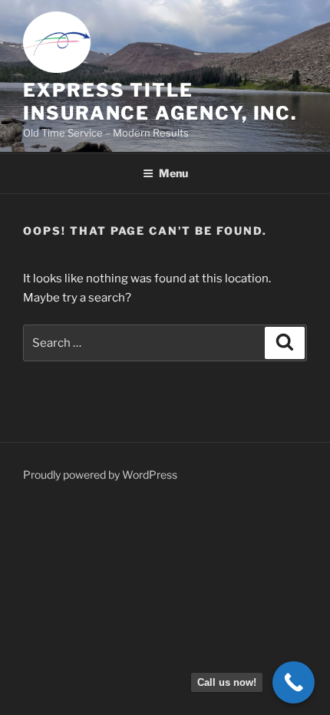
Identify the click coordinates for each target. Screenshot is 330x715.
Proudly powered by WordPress (100, 474)
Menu (173, 173)
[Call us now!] (293, 682)
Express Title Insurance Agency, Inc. (160, 101)
